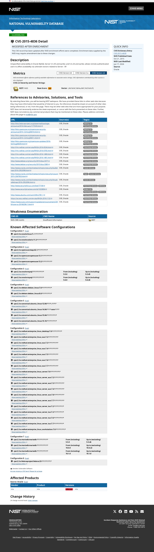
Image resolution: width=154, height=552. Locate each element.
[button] (136, 8)
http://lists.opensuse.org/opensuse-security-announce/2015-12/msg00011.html (28, 136)
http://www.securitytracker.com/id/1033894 (28, 189)
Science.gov (82, 540)
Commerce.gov (71, 540)
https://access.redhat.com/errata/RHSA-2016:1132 (30, 198)
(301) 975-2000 (15, 525)
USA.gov (91, 540)
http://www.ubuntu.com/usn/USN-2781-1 (27, 195)
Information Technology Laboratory (25, 18)
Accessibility (26, 537)
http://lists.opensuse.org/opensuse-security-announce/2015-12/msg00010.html (28, 130)
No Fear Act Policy (80, 537)
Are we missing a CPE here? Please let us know (26, 471)
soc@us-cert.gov (139, 525)
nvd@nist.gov (31, 114)
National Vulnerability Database (36, 24)
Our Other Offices (34, 529)
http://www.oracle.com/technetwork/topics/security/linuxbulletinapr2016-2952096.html (34, 181)
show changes (33, 500)
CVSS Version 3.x (81, 73)
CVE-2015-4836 (120, 53)
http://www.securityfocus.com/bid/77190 (27, 186)
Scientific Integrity (116, 537)
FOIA (90, 537)
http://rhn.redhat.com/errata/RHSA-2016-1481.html (31, 157)
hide (26, 231)
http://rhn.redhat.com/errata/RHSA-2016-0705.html (31, 151)
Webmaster (13, 529)
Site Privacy (17, 537)
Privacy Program (38, 537)
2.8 (50, 88)
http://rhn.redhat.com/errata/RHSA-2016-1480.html (31, 154)
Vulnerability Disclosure (64, 537)
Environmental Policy (101, 537)
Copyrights (50, 537)
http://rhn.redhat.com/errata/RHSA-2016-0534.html (31, 147)
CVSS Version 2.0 (98, 73)
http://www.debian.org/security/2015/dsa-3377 (29, 161)
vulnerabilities (18, 35)
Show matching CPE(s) (19, 237)
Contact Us (23, 529)
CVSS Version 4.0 (65, 73)
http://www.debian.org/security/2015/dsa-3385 (29, 164)
